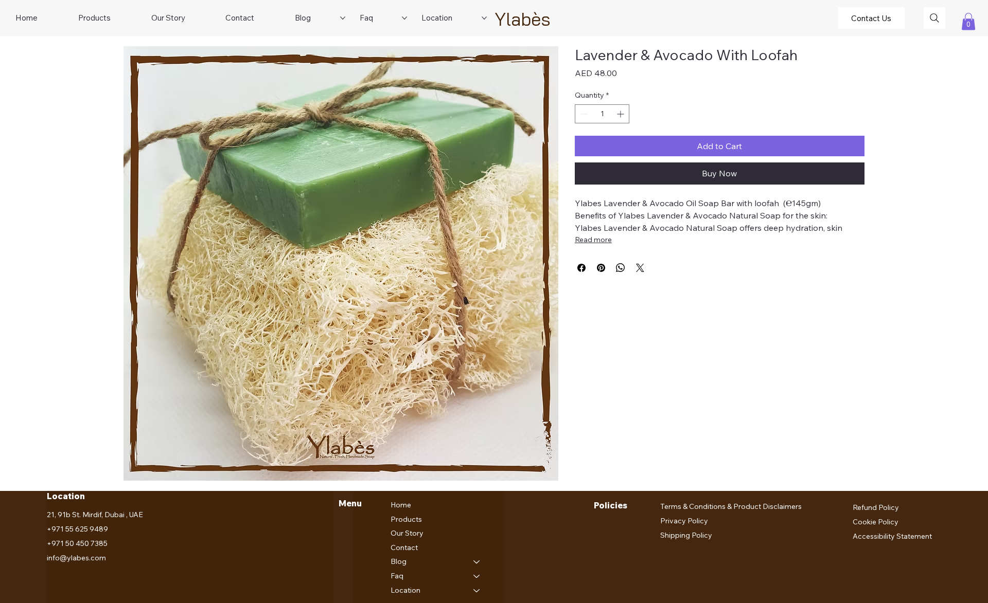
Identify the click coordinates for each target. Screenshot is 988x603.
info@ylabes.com (76, 557)
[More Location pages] (484, 18)
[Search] (934, 18)
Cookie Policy (875, 521)
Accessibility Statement (892, 536)
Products (406, 519)
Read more (593, 239)
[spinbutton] (602, 114)
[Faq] (477, 576)
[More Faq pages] (404, 18)
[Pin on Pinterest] (601, 268)
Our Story (407, 533)
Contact (404, 547)
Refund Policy (876, 507)
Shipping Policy (686, 535)
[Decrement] (582, 114)
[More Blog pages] (342, 18)
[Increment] (621, 114)
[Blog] (477, 562)
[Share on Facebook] (581, 268)
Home (401, 504)
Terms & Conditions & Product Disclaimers (731, 506)
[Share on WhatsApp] (620, 268)
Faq (397, 575)
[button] (968, 21)
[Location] (477, 590)
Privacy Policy (684, 520)
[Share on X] (640, 268)
